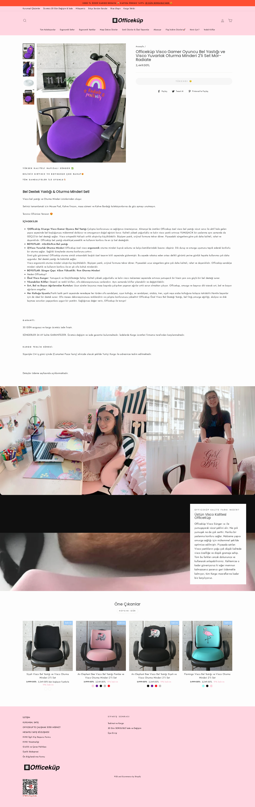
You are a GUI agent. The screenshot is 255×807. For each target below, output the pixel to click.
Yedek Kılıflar (209, 29)
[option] (127, 3)
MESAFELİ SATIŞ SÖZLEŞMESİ (36, 732)
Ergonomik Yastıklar (87, 29)
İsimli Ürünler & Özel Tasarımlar (135, 29)
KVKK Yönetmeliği (31, 741)
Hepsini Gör (127, 610)
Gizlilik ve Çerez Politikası (34, 746)
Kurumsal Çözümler (31, 8)
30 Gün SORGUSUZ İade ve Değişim (124, 728)
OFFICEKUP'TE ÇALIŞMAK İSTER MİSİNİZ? (42, 727)
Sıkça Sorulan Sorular (97, 8)
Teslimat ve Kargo (116, 723)
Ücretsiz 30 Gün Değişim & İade (58, 8)
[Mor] (96, 686)
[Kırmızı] (108, 686)
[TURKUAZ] (203, 686)
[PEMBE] (211, 686)
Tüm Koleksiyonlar (47, 29)
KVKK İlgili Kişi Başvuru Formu (37, 736)
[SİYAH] (100, 686)
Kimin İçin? (194, 29)
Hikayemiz (80, 8)
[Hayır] (45, 688)
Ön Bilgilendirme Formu (34, 756)
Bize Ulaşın (116, 8)
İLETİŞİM (26, 717)
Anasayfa (140, 46)
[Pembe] (92, 686)
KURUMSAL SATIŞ (31, 722)
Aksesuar (157, 29)
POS (116, 776)
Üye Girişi (112, 733)
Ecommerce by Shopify (131, 776)
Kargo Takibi (129, 8)
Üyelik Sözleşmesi (31, 751)
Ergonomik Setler (67, 29)
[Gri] (160, 686)
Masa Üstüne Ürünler (109, 29)
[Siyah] (148, 686)
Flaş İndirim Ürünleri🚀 (175, 29)
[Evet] (49, 688)
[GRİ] (104, 686)
